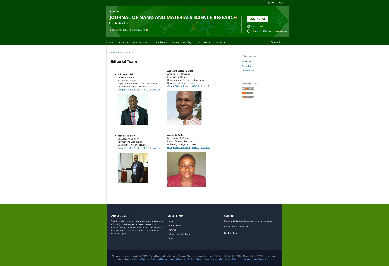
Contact (171, 238)
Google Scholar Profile (129, 89)
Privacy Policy (217, 259)
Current (110, 42)
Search (277, 42)
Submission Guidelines (179, 234)
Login (280, 2)
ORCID (146, 89)
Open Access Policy (181, 42)
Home (114, 52)
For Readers (247, 61)
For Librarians (248, 70)
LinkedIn (156, 89)
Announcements (141, 42)
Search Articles (204, 42)
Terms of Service (232, 259)
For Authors (247, 66)
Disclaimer (246, 259)
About (219, 42)
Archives (123, 42)
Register (270, 2)
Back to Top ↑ (231, 233)
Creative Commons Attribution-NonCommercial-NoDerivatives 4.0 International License (171, 259)
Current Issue (174, 225)
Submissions (160, 42)
